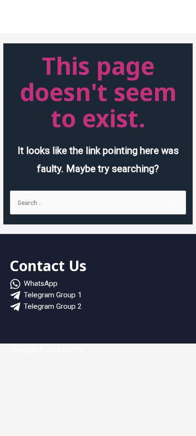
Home (29, 18)
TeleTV (165, 18)
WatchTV (93, 18)
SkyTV (60, 18)
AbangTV (131, 18)
